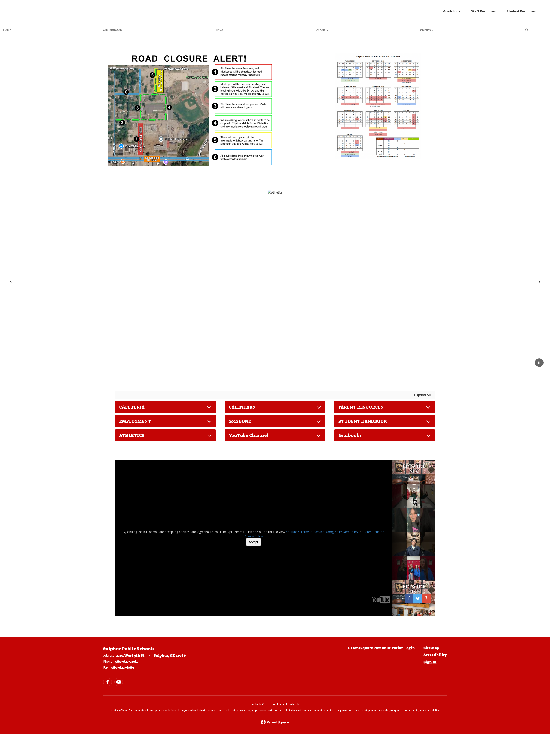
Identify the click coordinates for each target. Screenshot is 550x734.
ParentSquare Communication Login (381, 648)
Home (7, 30)
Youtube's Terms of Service (305, 532)
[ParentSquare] (275, 722)
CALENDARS (242, 407)
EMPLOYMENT (135, 421)
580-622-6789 (122, 667)
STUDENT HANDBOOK (362, 421)
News (219, 30)
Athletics (425, 30)
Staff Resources (483, 11)
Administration (112, 30)
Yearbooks (350, 435)
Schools (320, 30)
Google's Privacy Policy (342, 532)
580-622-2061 (126, 661)
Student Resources (521, 11)
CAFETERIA (132, 407)
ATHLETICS (131, 435)
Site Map (431, 648)
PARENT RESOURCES (360, 407)
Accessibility (435, 655)
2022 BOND (240, 421)
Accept (253, 542)
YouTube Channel (249, 435)
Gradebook (451, 11)
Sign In (430, 662)
